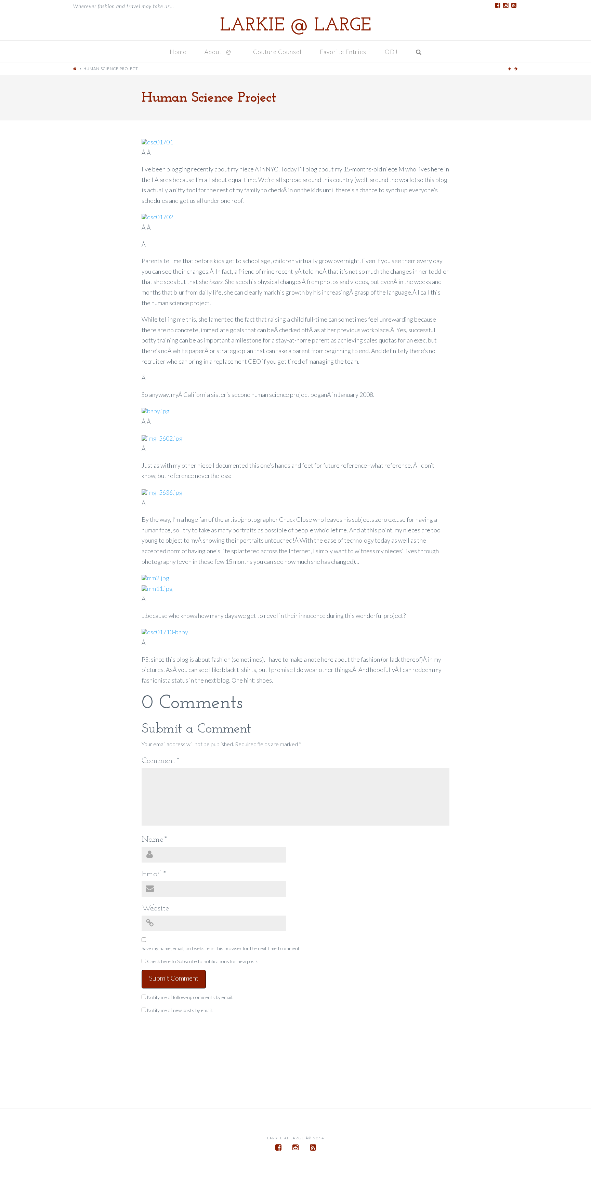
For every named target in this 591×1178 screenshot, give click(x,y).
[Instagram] (505, 5)
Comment (161, 761)
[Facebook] (497, 5)
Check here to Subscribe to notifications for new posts (202, 961)
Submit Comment (173, 978)
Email (154, 874)
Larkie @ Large (295, 26)
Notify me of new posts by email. (180, 1010)
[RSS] (514, 5)
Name (154, 840)
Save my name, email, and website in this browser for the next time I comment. (221, 948)
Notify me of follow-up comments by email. (190, 997)
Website (155, 908)
